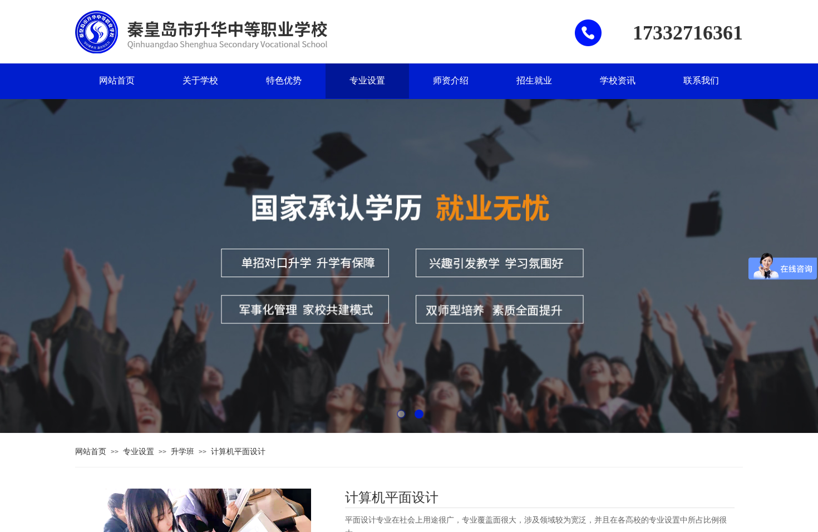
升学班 (182, 451)
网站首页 (117, 80)
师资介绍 (451, 80)
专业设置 (367, 80)
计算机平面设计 (238, 451)
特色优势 (284, 80)
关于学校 (200, 80)
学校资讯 (617, 80)
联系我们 (701, 80)
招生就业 (534, 80)
